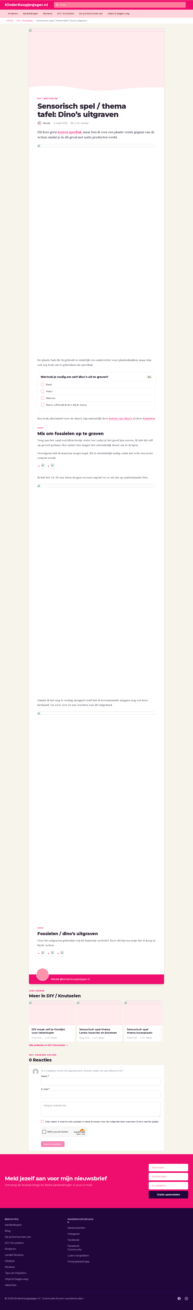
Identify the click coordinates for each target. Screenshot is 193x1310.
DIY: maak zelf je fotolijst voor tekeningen (48, 1031)
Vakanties (10, 1285)
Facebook (73, 1239)
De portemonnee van (91, 13)
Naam (45, 1076)
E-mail (45, 1089)
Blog (8, 1230)
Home (10, 20)
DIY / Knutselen (65, 13)
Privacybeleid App (78, 1261)
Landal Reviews (14, 1255)
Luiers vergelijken (78, 1255)
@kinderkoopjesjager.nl (75, 979)
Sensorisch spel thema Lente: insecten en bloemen (98, 1031)
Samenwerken (76, 1227)
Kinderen (13, 13)
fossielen (149, 418)
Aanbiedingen (30, 13)
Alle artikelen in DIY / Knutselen (47, 1045)
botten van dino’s (121, 418)
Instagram (74, 1233)
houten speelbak (70, 132)
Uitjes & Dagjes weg (118, 13)
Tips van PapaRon (15, 1273)
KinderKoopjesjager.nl (26, 5)
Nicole (55, 979)
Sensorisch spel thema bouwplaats (139, 1031)
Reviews (47, 13)
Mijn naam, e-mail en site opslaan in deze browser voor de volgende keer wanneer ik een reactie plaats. (102, 1121)
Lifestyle (10, 1261)
